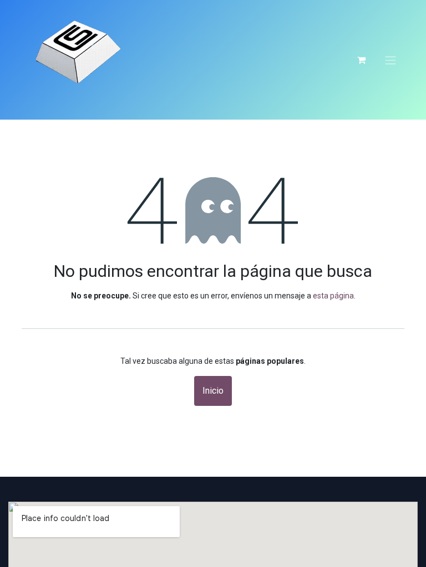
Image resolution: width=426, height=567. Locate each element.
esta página (333, 295)
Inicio (213, 390)
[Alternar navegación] (390, 59)
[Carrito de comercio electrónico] (361, 60)
